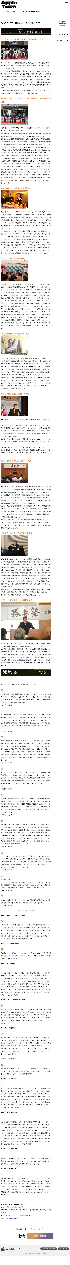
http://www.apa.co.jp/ (26, 1215)
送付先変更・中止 (21, 1229)
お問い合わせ (34, 1229)
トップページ (7, 12)
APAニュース (17, 12)
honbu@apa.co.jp (13, 1218)
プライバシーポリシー (47, 1229)
